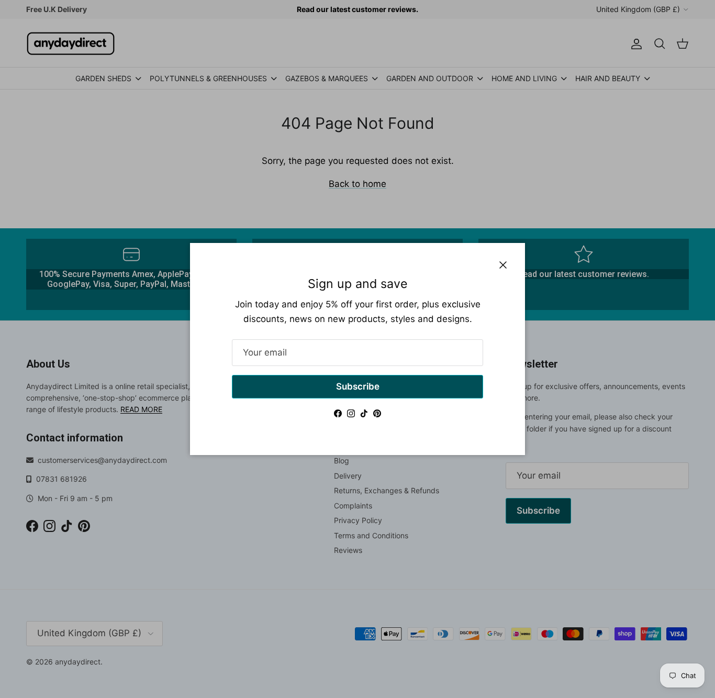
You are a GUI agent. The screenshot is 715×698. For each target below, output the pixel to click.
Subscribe (357, 386)
